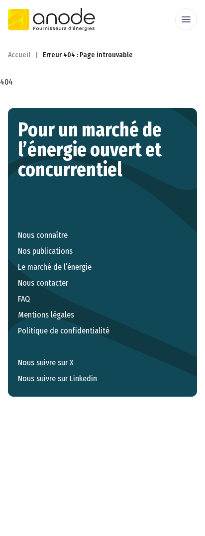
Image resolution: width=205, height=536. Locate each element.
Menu (186, 19)
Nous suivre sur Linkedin (57, 378)
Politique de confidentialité (63, 330)
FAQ (24, 299)
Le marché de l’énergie (55, 267)
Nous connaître (43, 235)
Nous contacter (43, 283)
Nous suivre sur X (46, 362)
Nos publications (45, 251)
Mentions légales (46, 315)
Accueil (19, 55)
